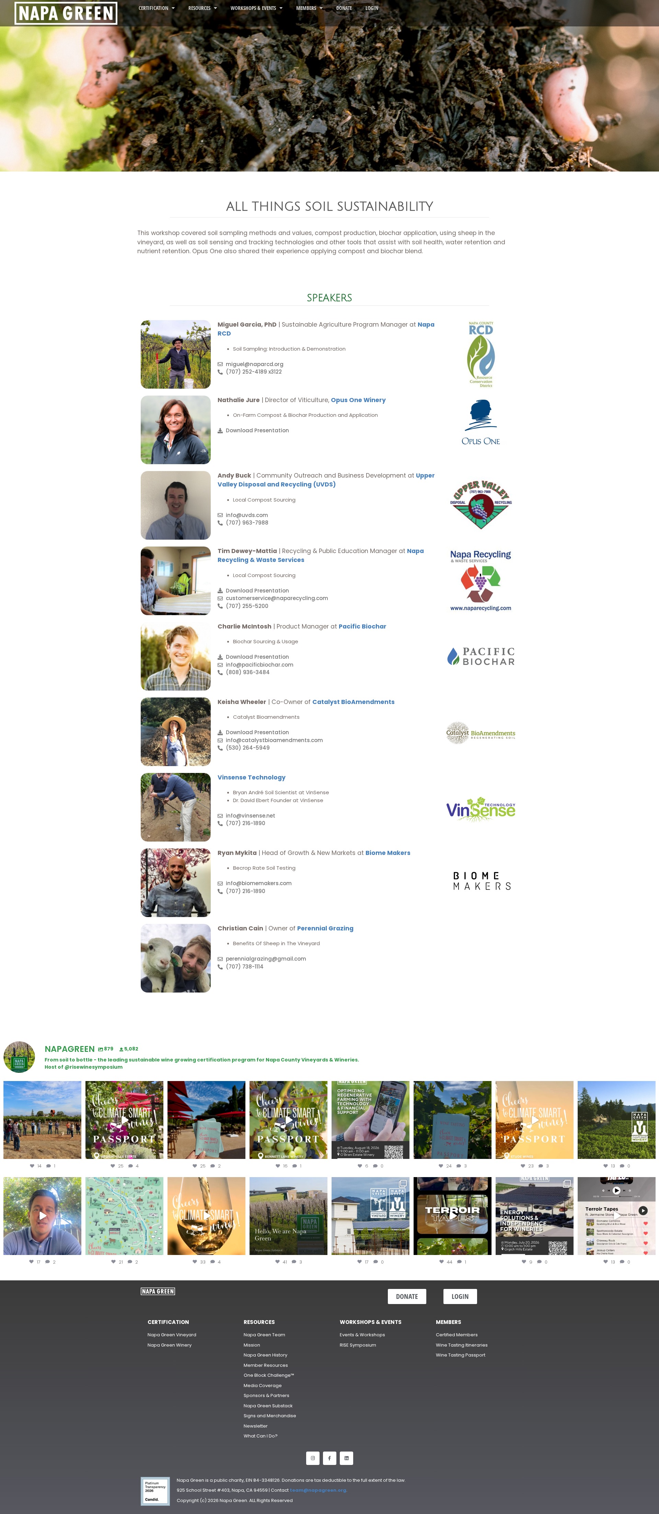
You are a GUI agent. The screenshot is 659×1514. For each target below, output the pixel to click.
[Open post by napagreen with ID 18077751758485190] (617, 1216)
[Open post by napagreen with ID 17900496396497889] (370, 1216)
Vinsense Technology (252, 777)
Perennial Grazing (325, 928)
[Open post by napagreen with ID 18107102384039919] (206, 1216)
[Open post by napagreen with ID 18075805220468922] (617, 1120)
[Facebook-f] (329, 1458)
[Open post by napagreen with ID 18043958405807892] (535, 1120)
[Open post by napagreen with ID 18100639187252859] (206, 1120)
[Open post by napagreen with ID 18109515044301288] (453, 1216)
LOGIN (372, 7)
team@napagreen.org (318, 1490)
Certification (153, 7)
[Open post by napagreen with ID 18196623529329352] (288, 1120)
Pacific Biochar (362, 626)
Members (306, 7)
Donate (344, 7)
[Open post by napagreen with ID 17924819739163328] (124, 1216)
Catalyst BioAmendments (353, 702)
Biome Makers (389, 853)
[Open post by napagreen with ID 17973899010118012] (535, 1216)
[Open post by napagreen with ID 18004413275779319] (42, 1120)
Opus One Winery (358, 400)
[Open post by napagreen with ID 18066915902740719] (453, 1120)
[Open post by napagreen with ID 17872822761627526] (370, 1120)
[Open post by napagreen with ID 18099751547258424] (124, 1120)
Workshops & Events (253, 7)
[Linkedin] (346, 1458)
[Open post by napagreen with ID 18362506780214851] (288, 1216)
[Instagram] (313, 1458)
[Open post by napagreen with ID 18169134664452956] (42, 1216)
